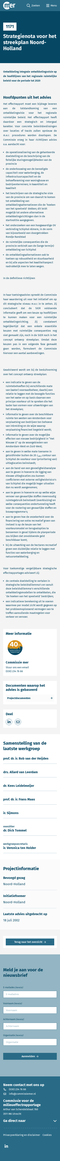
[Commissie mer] (9, 5)
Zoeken (33, 6)
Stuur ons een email (30, 667)
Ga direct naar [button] (14, 1121)
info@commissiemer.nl (22, 1093)
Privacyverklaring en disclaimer (21, 1134)
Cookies (47, 1134)
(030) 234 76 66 (25, 671)
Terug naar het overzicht (28, 941)
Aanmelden (28, 1056)
